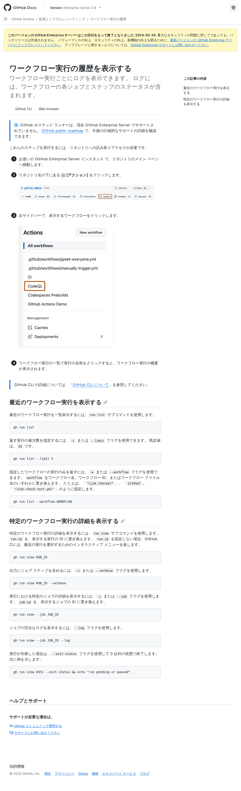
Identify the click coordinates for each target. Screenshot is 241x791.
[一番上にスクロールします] (230, 780)
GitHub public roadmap (63, 130)
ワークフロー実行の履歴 (108, 19)
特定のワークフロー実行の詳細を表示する (64, 521)
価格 (95, 773)
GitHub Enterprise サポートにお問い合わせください (169, 45)
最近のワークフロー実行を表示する (55, 402)
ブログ (145, 773)
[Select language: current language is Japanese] (233, 7)
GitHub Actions (22, 19)
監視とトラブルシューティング (62, 19)
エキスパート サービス (119, 773)
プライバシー (64, 773)
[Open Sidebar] (5, 19)
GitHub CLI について (91, 384)
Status (83, 773)
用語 (47, 773)
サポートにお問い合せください (37, 733)
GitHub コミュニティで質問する (38, 726)
